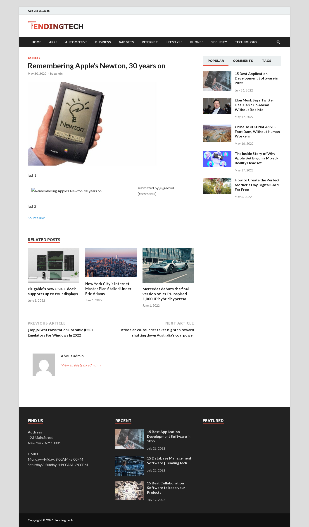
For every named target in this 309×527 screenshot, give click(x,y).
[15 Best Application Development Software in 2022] (217, 74)
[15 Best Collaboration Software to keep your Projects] (129, 483)
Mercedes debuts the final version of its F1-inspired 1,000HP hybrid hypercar (166, 293)
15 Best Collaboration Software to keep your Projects (166, 488)
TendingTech (63, 520)
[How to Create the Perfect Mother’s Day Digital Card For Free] (217, 180)
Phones (197, 42)
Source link (36, 218)
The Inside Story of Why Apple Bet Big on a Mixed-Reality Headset (256, 158)
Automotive (76, 42)
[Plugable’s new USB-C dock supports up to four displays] (53, 284)
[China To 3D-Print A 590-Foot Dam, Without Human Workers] (217, 127)
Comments (243, 61)
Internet (150, 42)
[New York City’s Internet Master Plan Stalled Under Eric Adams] (111, 278)
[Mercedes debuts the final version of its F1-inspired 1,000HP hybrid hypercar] (168, 284)
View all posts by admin (81, 365)
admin (58, 73)
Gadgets (126, 42)
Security (219, 42)
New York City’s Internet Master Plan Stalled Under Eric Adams (108, 288)
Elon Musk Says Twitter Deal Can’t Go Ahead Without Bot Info (254, 105)
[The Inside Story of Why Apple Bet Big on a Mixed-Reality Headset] (217, 154)
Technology (246, 42)
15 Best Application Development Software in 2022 (256, 78)
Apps (53, 42)
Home (36, 42)
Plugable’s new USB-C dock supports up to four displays (53, 291)
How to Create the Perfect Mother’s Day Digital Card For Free (257, 185)
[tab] (215, 61)
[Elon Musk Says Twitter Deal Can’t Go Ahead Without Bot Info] (217, 100)
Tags (266, 61)
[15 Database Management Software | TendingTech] (129, 458)
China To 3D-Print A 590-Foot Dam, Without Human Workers (257, 131)
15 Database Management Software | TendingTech (169, 460)
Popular (216, 61)
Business (103, 42)
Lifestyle (174, 42)
